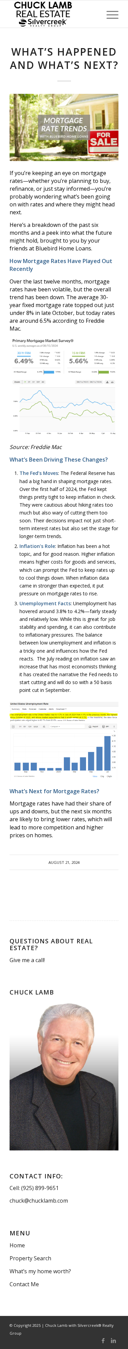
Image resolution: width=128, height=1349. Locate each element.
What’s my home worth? (40, 1271)
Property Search (30, 1258)
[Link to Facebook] (103, 1340)
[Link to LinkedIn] (113, 1340)
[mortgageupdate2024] (64, 127)
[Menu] (109, 14)
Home (17, 1245)
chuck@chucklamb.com (39, 1200)
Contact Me (24, 1284)
